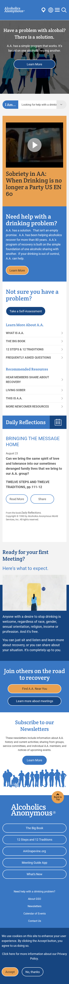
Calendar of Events (34, 913)
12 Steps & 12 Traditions (25, 349)
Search (63, 10)
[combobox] (37, 104)
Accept (10, 972)
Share (42, 499)
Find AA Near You (44, 10)
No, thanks (32, 972)
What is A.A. (15, 333)
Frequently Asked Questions (28, 357)
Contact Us (34, 921)
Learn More (34, 64)
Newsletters (34, 906)
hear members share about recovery (27, 379)
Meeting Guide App (34, 862)
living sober (15, 390)
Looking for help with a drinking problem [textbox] (39, 104)
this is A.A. (14, 398)
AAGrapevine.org (34, 851)
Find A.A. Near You (34, 688)
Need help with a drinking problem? (34, 891)
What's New (34, 874)
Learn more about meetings (34, 701)
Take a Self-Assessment (26, 311)
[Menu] (57, 10)
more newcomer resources (27, 406)
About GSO (34, 898)
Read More (17, 499)
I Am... (10, 104)
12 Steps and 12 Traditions (34, 839)
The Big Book (15, 341)
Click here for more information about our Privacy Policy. (34, 956)
